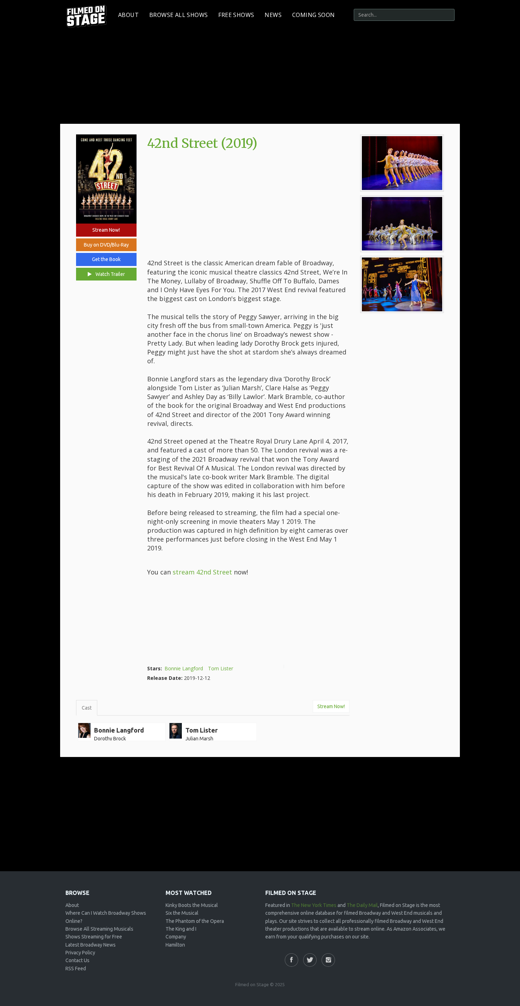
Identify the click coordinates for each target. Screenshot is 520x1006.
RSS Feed (75, 968)
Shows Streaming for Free (93, 936)
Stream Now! (106, 230)
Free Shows (236, 15)
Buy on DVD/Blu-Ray (106, 245)
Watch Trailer (109, 274)
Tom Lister (220, 668)
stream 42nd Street (202, 572)
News (273, 15)
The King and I (181, 929)
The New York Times (313, 905)
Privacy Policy (80, 952)
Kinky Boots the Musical (192, 905)
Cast (87, 708)
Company (176, 936)
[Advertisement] (248, 205)
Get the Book (106, 259)
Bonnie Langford (183, 668)
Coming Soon (313, 15)
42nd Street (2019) (202, 143)
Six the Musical (182, 913)
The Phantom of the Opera (195, 921)
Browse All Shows (178, 15)
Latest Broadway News (90, 945)
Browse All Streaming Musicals (99, 929)
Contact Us (77, 960)
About (128, 15)
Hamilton (175, 945)
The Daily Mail (362, 905)
